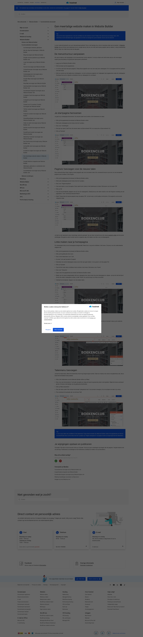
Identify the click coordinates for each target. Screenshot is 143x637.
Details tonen (47, 323)
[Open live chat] (140, 635)
